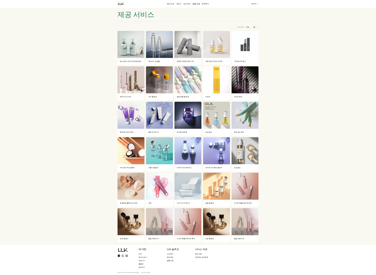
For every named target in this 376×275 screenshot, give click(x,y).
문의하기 (142, 267)
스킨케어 (170, 254)
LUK (140, 254)
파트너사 (142, 260)
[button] (248, 27)
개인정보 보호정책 (201, 257)
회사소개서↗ (143, 257)
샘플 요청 (170, 260)
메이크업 (170, 257)
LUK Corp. (124, 272)
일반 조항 (198, 254)
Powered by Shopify (133, 272)
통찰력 (141, 264)
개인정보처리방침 (145, 272)
